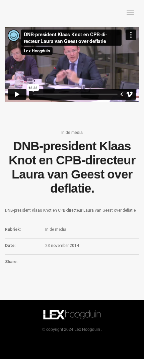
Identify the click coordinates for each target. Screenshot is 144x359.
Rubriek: (13, 229)
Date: (10, 245)
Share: (11, 261)
